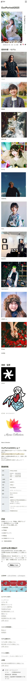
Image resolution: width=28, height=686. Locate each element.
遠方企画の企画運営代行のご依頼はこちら (12, 663)
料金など (3, 630)
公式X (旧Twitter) (11, 575)
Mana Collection (13, 493)
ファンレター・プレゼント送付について (12, 656)
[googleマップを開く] (15, 503)
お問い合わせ (5, 620)
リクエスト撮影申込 (6, 607)
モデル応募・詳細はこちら (8, 642)
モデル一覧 (4, 602)
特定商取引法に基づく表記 (8, 618)
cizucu (11, 494)
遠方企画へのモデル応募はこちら (10, 644)
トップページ (5, 600)
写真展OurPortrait (6, 609)
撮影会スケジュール (6, 604)
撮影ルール (4, 614)
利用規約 (3, 616)
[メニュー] (25, 1)
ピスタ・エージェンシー (15, 490)
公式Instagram (21, 575)
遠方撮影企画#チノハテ (7, 611)
